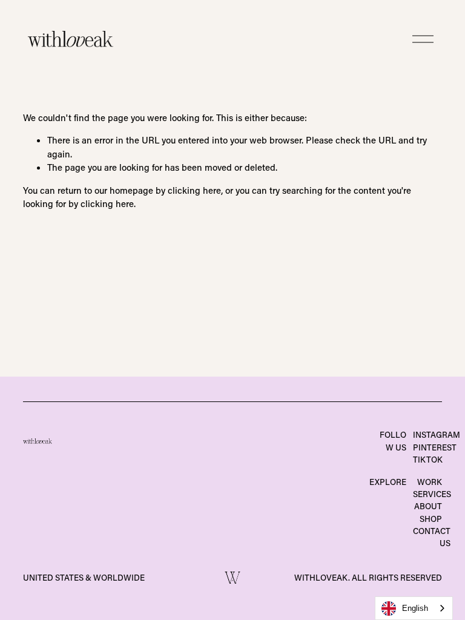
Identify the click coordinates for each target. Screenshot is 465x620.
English (415, 608)
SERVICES (432, 494)
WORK (429, 482)
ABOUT (428, 506)
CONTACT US (431, 537)
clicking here (194, 190)
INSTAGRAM (436, 434)
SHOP (431, 518)
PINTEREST (435, 447)
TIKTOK (428, 459)
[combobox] (414, 608)
